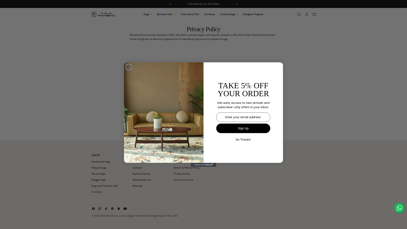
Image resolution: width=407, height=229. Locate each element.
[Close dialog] (129, 67)
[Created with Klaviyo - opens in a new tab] (203, 165)
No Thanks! (243, 140)
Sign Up (243, 128)
